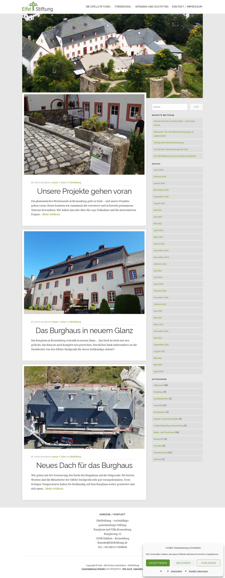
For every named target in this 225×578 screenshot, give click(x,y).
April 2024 (158, 284)
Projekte (158, 445)
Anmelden (138, 568)
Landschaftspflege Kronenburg (168, 425)
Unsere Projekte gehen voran (84, 191)
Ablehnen (183, 563)
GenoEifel (158, 405)
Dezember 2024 (161, 250)
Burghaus (158, 391)
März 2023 (158, 324)
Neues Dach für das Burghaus (84, 465)
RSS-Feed (127, 568)
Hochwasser (159, 412)
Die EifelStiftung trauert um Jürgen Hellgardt (175, 156)
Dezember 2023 (161, 297)
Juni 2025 (158, 216)
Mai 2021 (158, 358)
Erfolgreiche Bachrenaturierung (169, 142)
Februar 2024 (160, 290)
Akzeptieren (158, 563)
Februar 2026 (160, 176)
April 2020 (158, 371)
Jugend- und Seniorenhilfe (166, 418)
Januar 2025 (159, 243)
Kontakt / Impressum (198, 571)
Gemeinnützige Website (93, 568)
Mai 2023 (158, 317)
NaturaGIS (158, 439)
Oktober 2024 (160, 264)
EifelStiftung (75, 182)
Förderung (123, 6)
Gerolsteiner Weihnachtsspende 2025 (171, 149)
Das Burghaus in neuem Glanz (84, 330)
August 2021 (159, 351)
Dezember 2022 (161, 331)
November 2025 (161, 189)
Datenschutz (176, 571)
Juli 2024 (158, 270)
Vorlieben (208, 563)
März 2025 (158, 237)
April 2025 (158, 230)
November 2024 (161, 257)
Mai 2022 (158, 337)
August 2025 (159, 203)
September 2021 (161, 344)
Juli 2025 (158, 210)
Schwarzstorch (160, 452)
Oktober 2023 (160, 304)
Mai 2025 (158, 223)
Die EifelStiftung (98, 6)
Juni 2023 (158, 311)
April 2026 (158, 169)
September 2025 (161, 196)
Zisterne (157, 459)
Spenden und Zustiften (151, 6)
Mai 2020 (158, 364)
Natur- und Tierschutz (164, 432)
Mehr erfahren (51, 214)
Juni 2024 (158, 277)
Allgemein (158, 385)
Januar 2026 (159, 183)
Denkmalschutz (161, 398)
